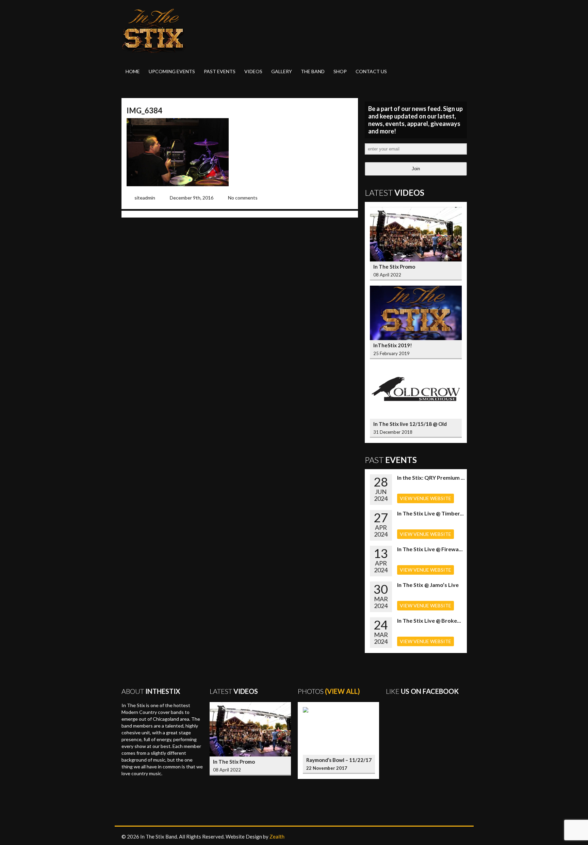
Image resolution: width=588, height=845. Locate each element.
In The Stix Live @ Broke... (429, 620)
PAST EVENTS (219, 71)
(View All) (342, 691)
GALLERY (281, 71)
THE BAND (313, 71)
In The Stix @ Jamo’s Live (428, 584)
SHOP (340, 71)
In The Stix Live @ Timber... (430, 513)
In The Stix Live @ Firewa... (430, 549)
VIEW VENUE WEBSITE (425, 498)
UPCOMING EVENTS (172, 71)
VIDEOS (253, 71)
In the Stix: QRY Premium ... (431, 477)
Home (133, 71)
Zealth (277, 836)
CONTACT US (371, 71)
